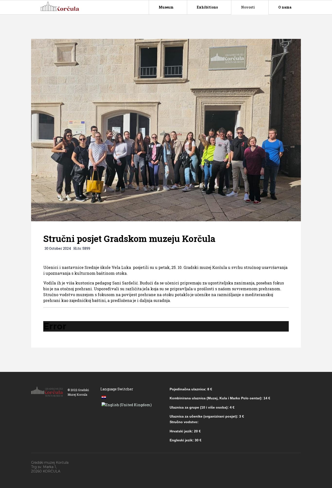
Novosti (248, 7)
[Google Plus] (278, 463)
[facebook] (267, 463)
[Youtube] (289, 463)
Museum (166, 7)
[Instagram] (300, 463)
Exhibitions (207, 7)
